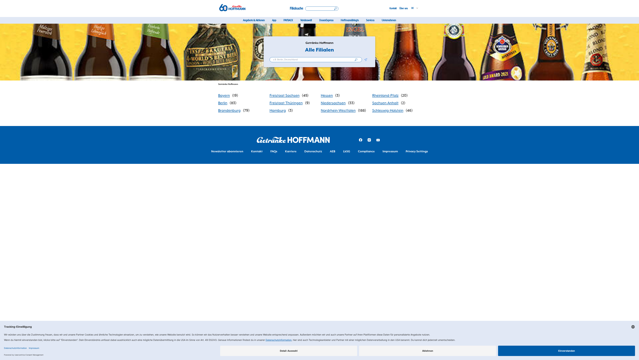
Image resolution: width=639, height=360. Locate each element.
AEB (332, 151)
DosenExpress (326, 20)
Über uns (403, 8)
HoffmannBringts (350, 20)
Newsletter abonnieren (227, 151)
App (274, 20)
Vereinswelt (306, 20)
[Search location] (321, 8)
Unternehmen (389, 20)
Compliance (366, 151)
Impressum (390, 151)
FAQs (273, 151)
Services (370, 20)
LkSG (346, 151)
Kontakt (393, 8)
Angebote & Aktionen (254, 20)
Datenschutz (313, 151)
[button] (365, 59)
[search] (356, 59)
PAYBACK (288, 20)
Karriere (291, 151)
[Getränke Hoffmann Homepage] (293, 140)
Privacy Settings (417, 151)
